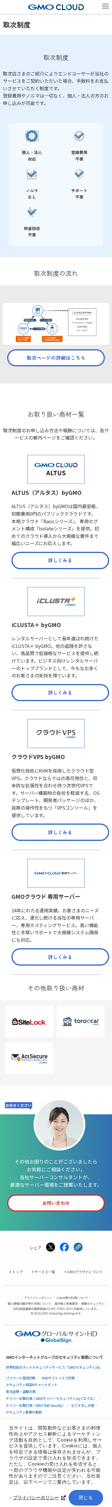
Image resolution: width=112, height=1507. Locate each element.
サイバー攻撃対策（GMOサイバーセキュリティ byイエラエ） (51, 1398)
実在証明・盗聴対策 (21, 1391)
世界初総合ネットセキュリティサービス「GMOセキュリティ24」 (54, 1367)
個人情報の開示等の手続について (29, 1303)
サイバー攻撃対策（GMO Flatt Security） (35, 1405)
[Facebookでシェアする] (64, 1247)
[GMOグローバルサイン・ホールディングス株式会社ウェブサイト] (56, 1341)
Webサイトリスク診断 (58, 1377)
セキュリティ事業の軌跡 (24, 1411)
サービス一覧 (44, 1271)
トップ (17, 1271)
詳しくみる (60, 560)
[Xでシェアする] (50, 1247)
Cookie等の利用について (72, 1297)
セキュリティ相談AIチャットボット (32, 1384)
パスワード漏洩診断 (21, 1377)
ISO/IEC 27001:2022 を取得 (63, 1308)
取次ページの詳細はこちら (56, 357)
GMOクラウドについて (84, 1271)
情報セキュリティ (92, 1303)
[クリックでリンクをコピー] (78, 1247)
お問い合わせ (56, 1202)
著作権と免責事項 (66, 1303)
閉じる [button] (86, 1497)
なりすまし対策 (82, 1405)
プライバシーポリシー (36, 1497)
